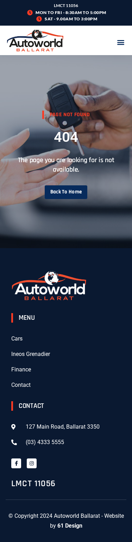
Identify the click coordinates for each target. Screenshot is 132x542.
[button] (120, 42)
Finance (21, 369)
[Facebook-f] (16, 463)
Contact (21, 385)
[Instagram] (32, 463)
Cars (17, 338)
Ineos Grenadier (30, 354)
